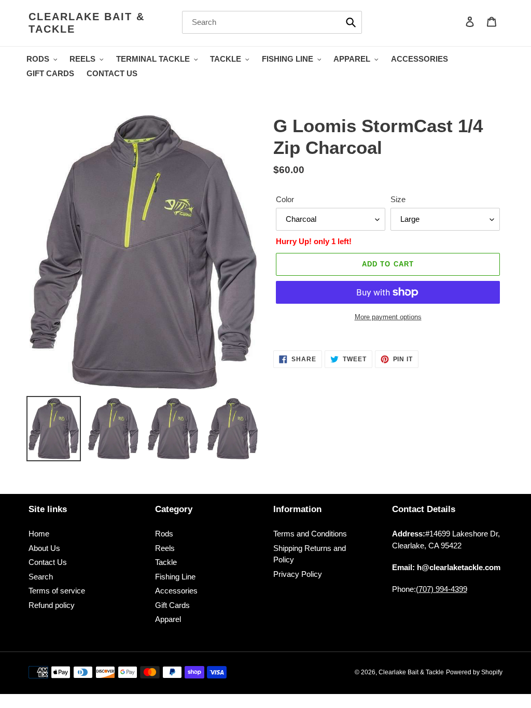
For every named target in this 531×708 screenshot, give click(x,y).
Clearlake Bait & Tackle (87, 23)
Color (285, 199)
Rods (164, 533)
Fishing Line (175, 576)
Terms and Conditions (310, 533)
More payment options (388, 317)
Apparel (168, 619)
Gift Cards (172, 605)
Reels (165, 548)
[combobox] (272, 22)
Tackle (166, 562)
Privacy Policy (297, 574)
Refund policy (52, 605)
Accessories (176, 590)
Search (41, 576)
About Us (44, 548)
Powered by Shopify (474, 672)
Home (39, 533)
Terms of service (57, 590)
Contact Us (48, 562)
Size (398, 199)
